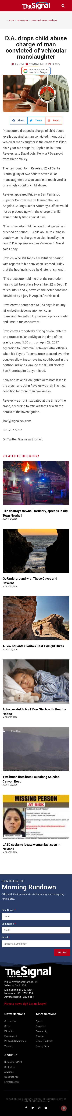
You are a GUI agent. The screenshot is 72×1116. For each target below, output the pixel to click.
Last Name (8, 923)
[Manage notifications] (64, 1108)
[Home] (4, 20)
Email (5, 937)
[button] (9, 6)
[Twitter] (32, 1108)
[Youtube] (46, 1108)
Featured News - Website (44, 20)
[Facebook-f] (26, 1108)
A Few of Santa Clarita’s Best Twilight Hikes (34, 646)
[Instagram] (39, 1108)
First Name (8, 910)
